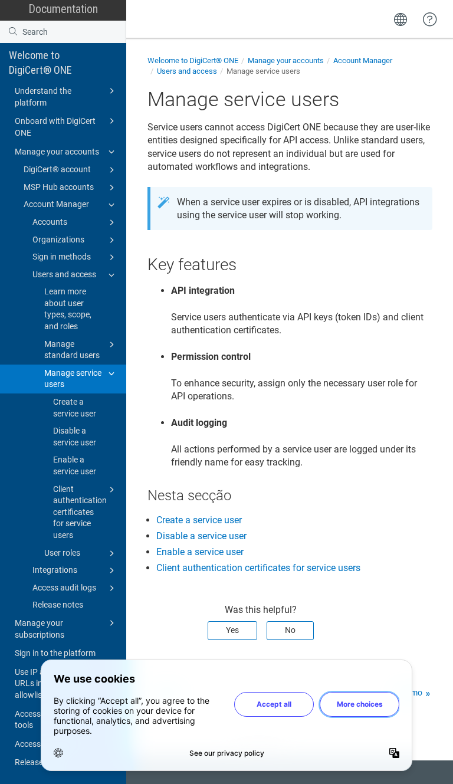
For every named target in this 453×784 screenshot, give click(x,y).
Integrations (54, 570)
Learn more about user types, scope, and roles (67, 309)
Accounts (49, 222)
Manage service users (72, 378)
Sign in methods (61, 256)
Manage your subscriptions (39, 628)
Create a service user (74, 407)
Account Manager (56, 204)
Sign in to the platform (55, 653)
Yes (232, 630)
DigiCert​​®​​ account (57, 169)
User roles (62, 552)
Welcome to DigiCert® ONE (40, 62)
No (290, 630)
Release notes (57, 604)
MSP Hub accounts (59, 187)
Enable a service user (74, 465)
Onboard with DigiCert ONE (55, 126)
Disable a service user (74, 436)
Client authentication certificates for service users (80, 512)
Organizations (58, 239)
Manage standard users (72, 349)
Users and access (64, 274)
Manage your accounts (57, 151)
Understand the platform (43, 96)
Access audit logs (64, 587)
